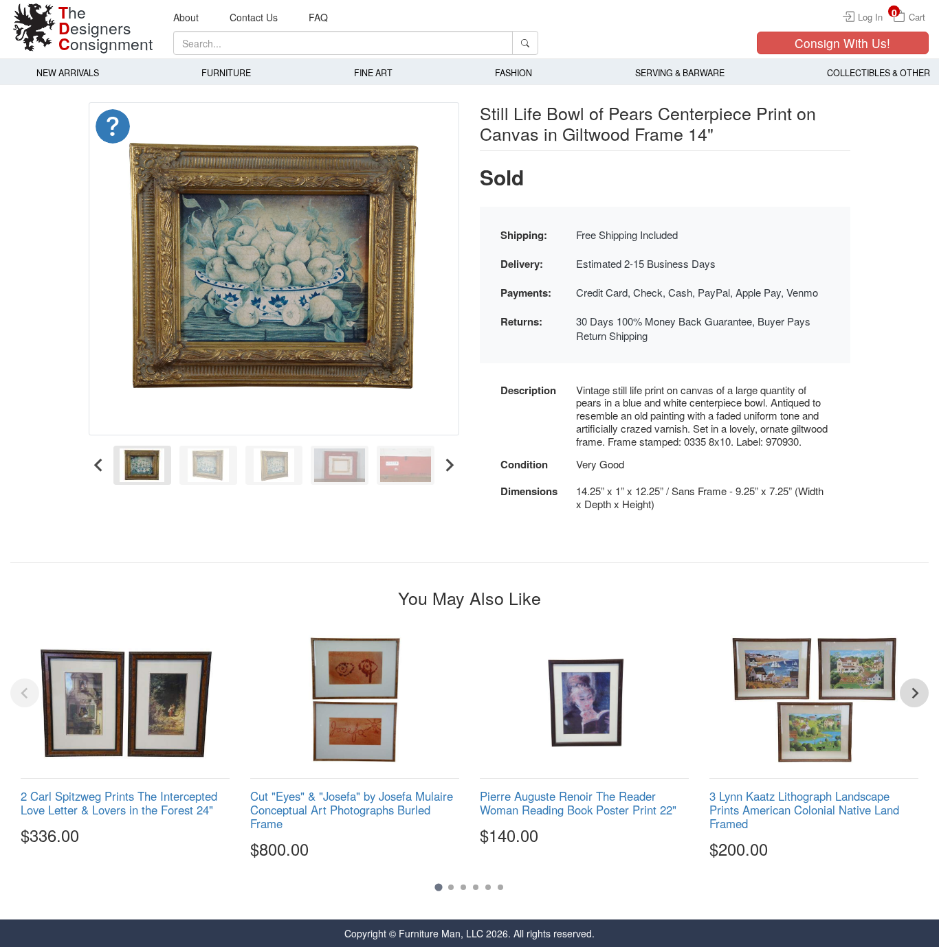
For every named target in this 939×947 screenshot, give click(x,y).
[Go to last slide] (99, 465)
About (186, 17)
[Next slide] (449, 465)
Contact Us (254, 17)
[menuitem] (142, 465)
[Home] (34, 27)
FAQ (318, 17)
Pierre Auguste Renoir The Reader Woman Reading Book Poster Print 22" (578, 803)
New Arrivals (67, 73)
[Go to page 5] (488, 887)
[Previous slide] (24, 692)
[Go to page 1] (438, 887)
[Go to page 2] (451, 887)
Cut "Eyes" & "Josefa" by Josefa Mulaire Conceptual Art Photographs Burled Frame (351, 810)
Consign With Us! (842, 43)
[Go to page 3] (463, 887)
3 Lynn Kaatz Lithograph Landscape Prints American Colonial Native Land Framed (804, 810)
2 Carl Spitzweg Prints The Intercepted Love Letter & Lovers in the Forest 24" (119, 803)
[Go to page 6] (500, 887)
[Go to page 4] (475, 887)
